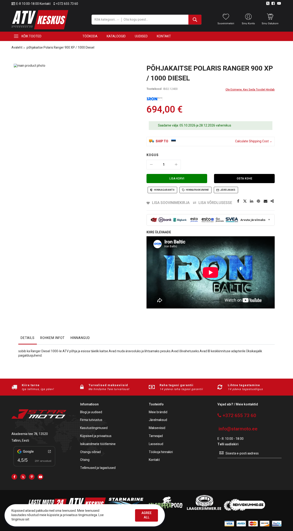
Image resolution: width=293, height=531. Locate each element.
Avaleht (16, 47)
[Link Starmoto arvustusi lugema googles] (34, 467)
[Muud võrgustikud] (272, 201)
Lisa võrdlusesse (215, 203)
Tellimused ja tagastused (98, 468)
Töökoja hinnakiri (161, 452)
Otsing (85, 460)
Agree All (146, 515)
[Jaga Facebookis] (238, 201)
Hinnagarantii (164, 190)
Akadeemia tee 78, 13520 (29, 434)
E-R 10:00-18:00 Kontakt (33, 4)
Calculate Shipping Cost (252, 141)
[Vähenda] (151, 164)
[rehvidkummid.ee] (244, 509)
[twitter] (23, 477)
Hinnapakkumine (197, 190)
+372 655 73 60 (67, 4)
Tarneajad (156, 436)
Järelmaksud (158, 420)
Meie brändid (158, 412)
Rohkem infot (52, 338)
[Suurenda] (176, 164)
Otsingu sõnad (90, 452)
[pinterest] (32, 477)
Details (28, 338)
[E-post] (265, 201)
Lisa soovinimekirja (171, 203)
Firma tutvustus (91, 420)
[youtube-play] (40, 477)
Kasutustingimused (94, 428)
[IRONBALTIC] (154, 99)
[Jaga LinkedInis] (252, 201)
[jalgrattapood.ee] (165, 509)
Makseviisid (157, 428)
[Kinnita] (258, 201)
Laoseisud (156, 444)
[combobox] (161, 20)
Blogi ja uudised (91, 412)
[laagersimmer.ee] (204, 509)
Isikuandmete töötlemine (98, 444)
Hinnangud (80, 338)
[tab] (27, 339)
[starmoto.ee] (39, 19)
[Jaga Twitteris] (245, 201)
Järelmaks (228, 190)
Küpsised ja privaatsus (95, 436)
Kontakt (154, 460)
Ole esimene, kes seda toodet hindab (250, 90)
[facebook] (14, 477)
